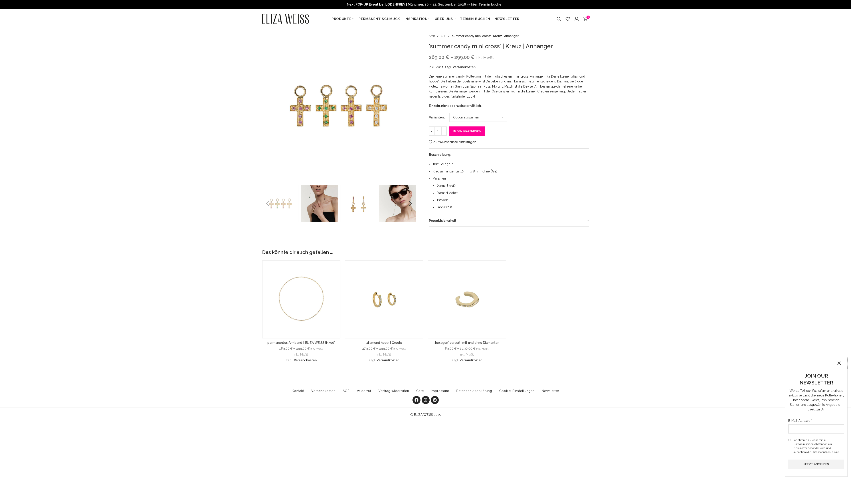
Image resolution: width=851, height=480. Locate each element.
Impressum (440, 391)
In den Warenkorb (467, 131)
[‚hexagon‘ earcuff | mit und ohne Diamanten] (467, 299)
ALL (443, 36)
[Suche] (558, 18)
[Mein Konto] (576, 18)
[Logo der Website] (285, 18)
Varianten (436, 117)
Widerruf (364, 391)
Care (420, 391)
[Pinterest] (435, 400)
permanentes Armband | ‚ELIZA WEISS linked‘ (301, 342)
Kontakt (298, 391)
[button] (267, 203)
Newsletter (550, 391)
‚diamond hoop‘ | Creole (384, 342)
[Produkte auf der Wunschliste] (567, 18)
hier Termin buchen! (487, 4)
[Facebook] (416, 400)
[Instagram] (426, 400)
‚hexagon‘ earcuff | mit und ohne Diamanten (467, 342)
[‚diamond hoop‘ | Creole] (384, 299)
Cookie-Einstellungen (517, 391)
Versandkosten (464, 67)
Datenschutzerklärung (474, 391)
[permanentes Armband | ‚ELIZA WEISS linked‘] (301, 299)
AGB (346, 391)
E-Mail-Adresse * (800, 420)
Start (432, 36)
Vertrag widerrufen (393, 391)
